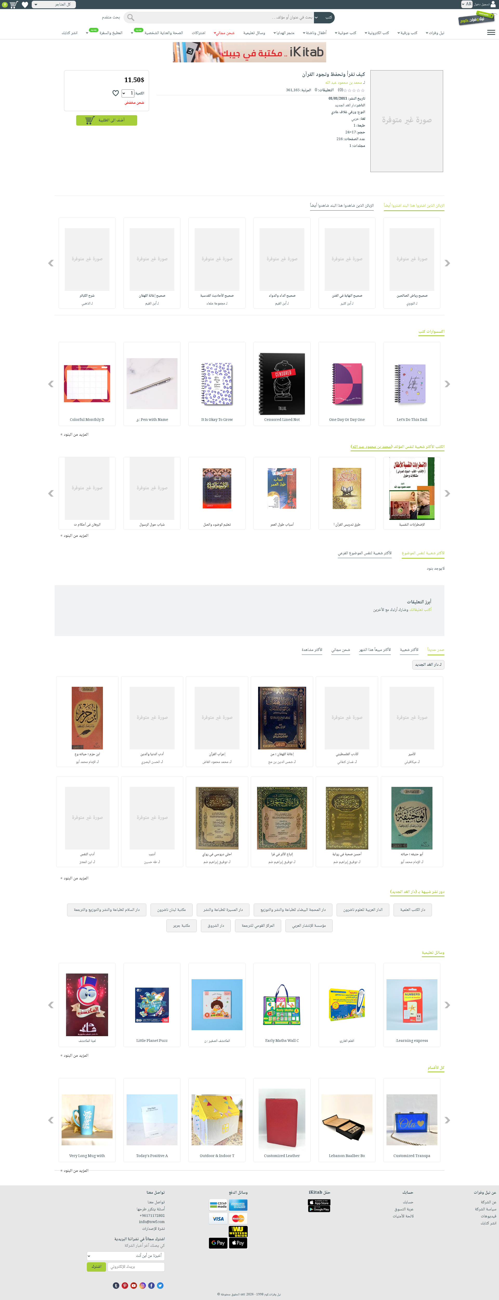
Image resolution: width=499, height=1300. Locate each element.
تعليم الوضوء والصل (217, 525)
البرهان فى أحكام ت (87, 525)
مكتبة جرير (181, 925)
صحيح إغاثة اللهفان (152, 296)
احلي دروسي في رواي (217, 854)
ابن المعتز (86, 862)
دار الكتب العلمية (412, 909)
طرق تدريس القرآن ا (347, 525)
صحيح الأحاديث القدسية (217, 296)
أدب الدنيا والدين (152, 754)
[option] (412, 263)
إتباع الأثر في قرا (282, 854)
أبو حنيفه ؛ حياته (412, 854)
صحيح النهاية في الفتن (347, 296)
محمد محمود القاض (215, 762)
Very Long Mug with (87, 1156)
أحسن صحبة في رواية (347, 854)
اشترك (96, 1266)
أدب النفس (87, 854)
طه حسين (150, 862)
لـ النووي (411, 303)
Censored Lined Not (282, 420)
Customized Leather (282, 1156)
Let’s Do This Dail (412, 420)
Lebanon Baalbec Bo (347, 1156)
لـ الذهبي (87, 303)
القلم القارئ (347, 1041)
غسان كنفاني (345, 762)
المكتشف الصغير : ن (217, 1041)
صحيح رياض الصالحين (412, 296)
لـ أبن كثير (346, 303)
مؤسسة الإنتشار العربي (309, 925)
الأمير (412, 754)
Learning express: (412, 1041)
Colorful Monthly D (87, 420)
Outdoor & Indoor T (217, 1156)
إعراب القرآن (217, 754)
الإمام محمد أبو (86, 762)
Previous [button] (447, 263)
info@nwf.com (152, 1222)
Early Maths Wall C (282, 1041)
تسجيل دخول (481, 4)
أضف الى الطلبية (111, 120)
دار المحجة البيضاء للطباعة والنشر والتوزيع (293, 909)
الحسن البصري (150, 762)
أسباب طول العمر (282, 525)
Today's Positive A (152, 1156)
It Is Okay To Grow (217, 420)
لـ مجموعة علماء (217, 303)
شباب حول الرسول (152, 525)
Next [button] (51, 263)
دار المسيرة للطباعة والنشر (223, 909)
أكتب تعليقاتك (420, 609)
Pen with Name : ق (152, 420)
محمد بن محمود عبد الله (343, 82)
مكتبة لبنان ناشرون (171, 909)
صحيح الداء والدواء (282, 296)
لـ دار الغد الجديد (428, 664)
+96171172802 (152, 1216)
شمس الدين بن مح (280, 762)
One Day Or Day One (347, 420)
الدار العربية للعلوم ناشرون (363, 909)
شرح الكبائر (87, 296)
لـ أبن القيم (282, 303)
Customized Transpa (411, 1156)
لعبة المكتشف (87, 1041)
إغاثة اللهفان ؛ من (282, 754)
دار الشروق (216, 925)
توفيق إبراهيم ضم (345, 862)
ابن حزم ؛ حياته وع (87, 754)
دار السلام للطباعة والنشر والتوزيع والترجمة (107, 909)
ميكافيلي (410, 762)
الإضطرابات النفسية (412, 525)
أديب (152, 854)
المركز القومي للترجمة (258, 925)
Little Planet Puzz (152, 1041)
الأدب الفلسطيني (347, 754)
